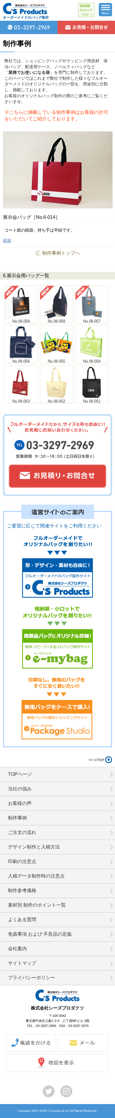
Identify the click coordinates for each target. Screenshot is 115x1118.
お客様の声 (20, 803)
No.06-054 (92, 361)
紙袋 (7, 240)
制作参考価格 (22, 890)
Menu (105, 13)
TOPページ (20, 774)
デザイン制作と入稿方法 (34, 846)
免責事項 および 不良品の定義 (40, 934)
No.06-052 (56, 401)
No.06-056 (21, 361)
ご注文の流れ (22, 832)
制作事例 (17, 817)
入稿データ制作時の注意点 (36, 875)
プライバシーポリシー (31, 977)
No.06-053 (21, 401)
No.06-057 (92, 321)
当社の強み (20, 788)
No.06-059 (21, 321)
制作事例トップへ (61, 253)
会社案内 (17, 948)
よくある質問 (22, 919)
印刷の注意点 (22, 861)
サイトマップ (22, 963)
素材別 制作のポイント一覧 (37, 905)
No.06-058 (56, 321)
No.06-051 (92, 401)
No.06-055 (56, 361)
